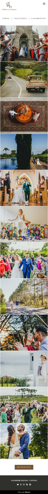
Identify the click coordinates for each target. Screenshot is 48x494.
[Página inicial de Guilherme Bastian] (9, 6)
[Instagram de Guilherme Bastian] (24, 485)
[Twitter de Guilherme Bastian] (18, 485)
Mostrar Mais (24, 467)
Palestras (21, 18)
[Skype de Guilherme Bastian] (27, 485)
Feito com (24, 492)
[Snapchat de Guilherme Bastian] (30, 485)
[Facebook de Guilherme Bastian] (20, 485)
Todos (5, 18)
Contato (33, 480)
